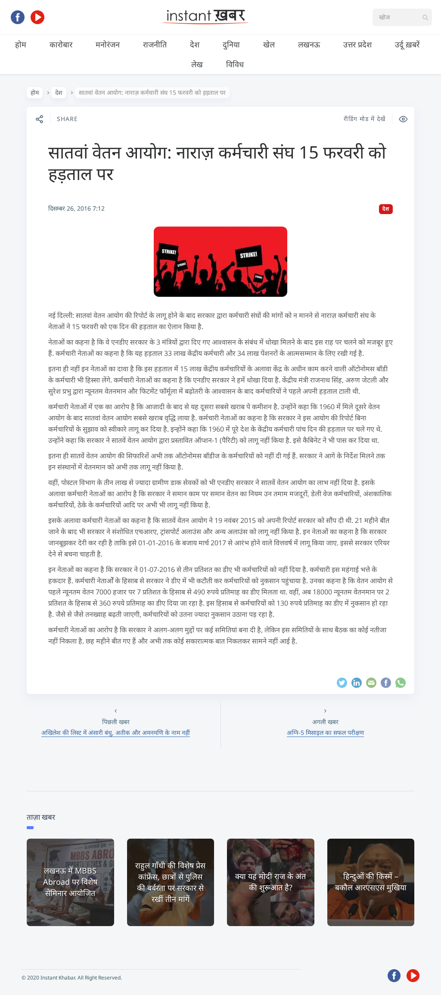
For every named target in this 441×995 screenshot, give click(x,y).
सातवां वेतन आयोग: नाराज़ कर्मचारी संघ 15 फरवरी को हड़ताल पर (217, 162)
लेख (197, 64)
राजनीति (155, 44)
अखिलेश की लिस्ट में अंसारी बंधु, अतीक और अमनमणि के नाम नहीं (115, 732)
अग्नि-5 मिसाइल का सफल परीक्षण (325, 732)
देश (194, 44)
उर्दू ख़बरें (407, 44)
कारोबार (61, 44)
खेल (269, 44)
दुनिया (231, 44)
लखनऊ (309, 44)
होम (20, 44)
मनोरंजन (108, 44)
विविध (235, 64)
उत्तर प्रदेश (357, 44)
